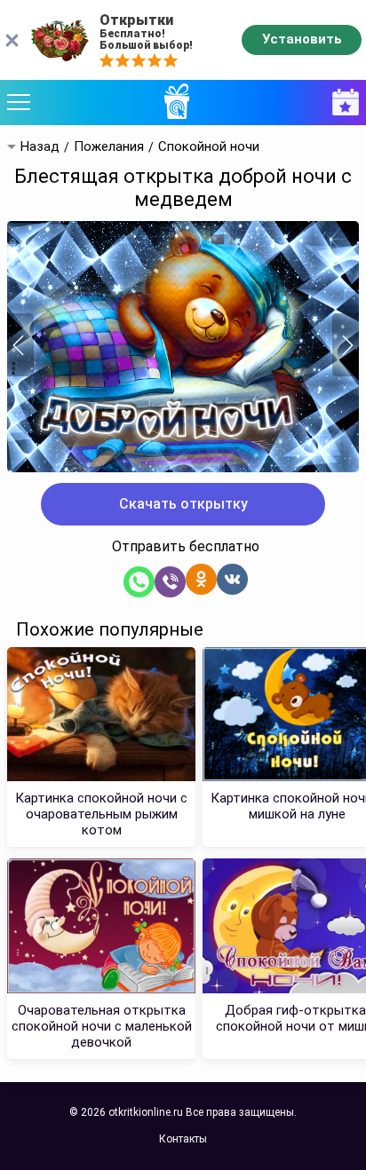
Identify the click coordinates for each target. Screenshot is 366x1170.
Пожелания (109, 146)
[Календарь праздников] (341, 102)
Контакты (183, 1139)
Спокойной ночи (208, 146)
